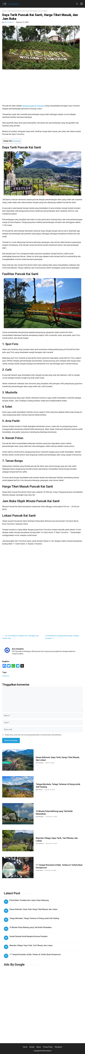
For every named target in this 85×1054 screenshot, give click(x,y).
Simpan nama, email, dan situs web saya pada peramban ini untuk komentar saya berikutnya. (33, 735)
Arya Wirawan (40, 816)
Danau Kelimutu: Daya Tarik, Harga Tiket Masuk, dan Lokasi (33, 909)
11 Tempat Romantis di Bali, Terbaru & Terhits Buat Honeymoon (35, 954)
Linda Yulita (39, 870)
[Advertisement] (42, 87)
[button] (77, 4)
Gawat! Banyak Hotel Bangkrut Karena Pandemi (28, 936)
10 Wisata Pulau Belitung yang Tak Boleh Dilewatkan (30, 927)
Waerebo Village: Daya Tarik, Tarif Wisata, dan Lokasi (31, 945)
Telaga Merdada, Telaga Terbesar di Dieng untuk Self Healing (34, 918)
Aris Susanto (8, 22)
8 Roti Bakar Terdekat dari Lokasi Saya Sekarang (29, 900)
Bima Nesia (39, 789)
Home (4, 11)
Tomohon (5, 676)
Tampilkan (15, 141)
